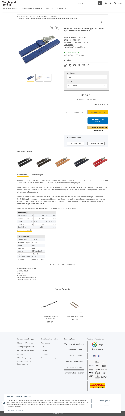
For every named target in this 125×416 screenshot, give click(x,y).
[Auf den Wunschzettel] (57, 28)
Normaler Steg (76, 143)
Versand (93, 99)
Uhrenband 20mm (74, 355)
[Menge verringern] (66, 112)
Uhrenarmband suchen (74, 373)
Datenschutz (20, 410)
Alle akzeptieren (104, 401)
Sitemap (44, 350)
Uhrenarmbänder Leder (74, 344)
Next (104, 162)
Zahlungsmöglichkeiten (25, 347)
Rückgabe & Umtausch (25, 343)
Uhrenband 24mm (74, 367)
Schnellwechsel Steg (96, 143)
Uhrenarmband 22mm (74, 361)
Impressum (10, 410)
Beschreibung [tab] (23, 175)
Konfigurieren (104, 406)
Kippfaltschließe (44, 180)
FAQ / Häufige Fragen (25, 358)
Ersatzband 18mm (74, 349)
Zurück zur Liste (23, 16)
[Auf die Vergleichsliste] (52, 28)
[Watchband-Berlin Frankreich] (99, 356)
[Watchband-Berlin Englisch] (95, 356)
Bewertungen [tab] (37, 175)
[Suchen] (100, 3)
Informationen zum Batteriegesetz (24, 362)
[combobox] (87, 77)
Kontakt (20, 354)
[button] (67, 60)
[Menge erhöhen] (82, 112)
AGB (42, 347)
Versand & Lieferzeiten (25, 350)
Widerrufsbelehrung (48, 358)
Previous (20, 162)
